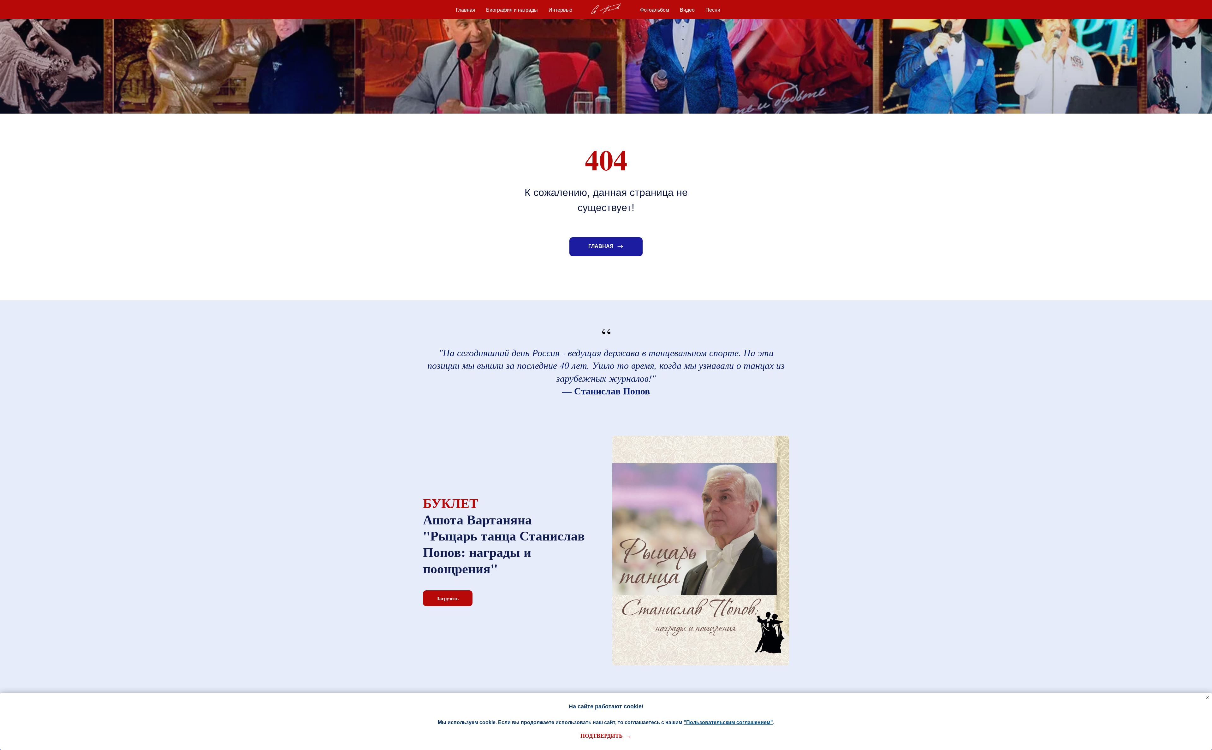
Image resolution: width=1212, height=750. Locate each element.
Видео (687, 10)
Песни (712, 10)
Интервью (560, 10)
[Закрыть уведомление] (1207, 697)
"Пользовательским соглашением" (728, 722)
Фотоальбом (654, 10)
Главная (465, 10)
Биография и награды (512, 10)
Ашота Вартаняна (477, 519)
